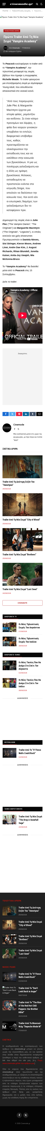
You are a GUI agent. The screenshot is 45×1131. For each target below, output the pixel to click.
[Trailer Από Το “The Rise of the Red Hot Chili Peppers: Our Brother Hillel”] (9, 1005)
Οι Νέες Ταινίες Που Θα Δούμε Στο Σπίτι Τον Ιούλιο (30, 683)
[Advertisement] (22, 378)
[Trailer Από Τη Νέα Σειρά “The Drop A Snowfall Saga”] (9, 819)
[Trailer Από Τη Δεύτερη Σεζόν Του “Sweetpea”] (22, 466)
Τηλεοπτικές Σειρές (11, 31)
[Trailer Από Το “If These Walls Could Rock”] (9, 753)
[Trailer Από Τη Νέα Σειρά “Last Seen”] (22, 574)
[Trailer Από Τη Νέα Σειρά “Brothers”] (22, 539)
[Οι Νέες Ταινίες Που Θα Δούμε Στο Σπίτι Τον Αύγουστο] (9, 665)
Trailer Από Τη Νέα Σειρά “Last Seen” (19, 589)
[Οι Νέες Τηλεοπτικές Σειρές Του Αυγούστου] (9, 627)
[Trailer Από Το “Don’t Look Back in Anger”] (9, 991)
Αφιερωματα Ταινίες (12, 655)
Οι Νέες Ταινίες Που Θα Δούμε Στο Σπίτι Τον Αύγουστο (30, 665)
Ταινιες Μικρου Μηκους (13, 809)
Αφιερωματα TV (10, 617)
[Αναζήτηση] (37, 4)
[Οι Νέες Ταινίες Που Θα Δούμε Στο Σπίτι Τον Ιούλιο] (9, 683)
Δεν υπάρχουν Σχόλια (13, 51)
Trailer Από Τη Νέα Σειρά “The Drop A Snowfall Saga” (30, 819)
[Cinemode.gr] (22, 4)
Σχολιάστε (22, 603)
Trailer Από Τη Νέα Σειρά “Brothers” (19, 554)
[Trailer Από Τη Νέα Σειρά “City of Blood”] (22, 504)
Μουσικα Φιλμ (9, 742)
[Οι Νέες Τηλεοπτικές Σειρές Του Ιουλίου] (9, 641)
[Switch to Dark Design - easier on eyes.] (41, 4)
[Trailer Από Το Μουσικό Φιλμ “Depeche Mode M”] (9, 1026)
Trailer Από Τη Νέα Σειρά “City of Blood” (21, 519)
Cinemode (16, 48)
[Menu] (4, 4)
